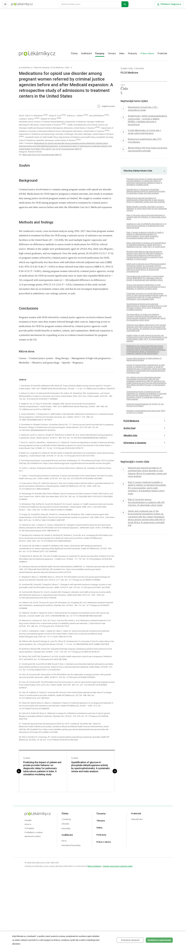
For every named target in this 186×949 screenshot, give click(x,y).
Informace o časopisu (135, 443)
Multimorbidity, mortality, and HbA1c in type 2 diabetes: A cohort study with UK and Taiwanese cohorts (146, 209)
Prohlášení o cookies (34, 832)
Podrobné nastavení (130, 940)
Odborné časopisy (41, 67)
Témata (112, 53)
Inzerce (28, 824)
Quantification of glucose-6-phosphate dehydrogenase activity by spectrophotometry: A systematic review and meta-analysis (90, 767)
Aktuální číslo (130, 435)
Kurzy (64, 840)
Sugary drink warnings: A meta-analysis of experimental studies (144, 359)
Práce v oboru (147, 53)
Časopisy (99, 53)
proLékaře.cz (17, 5)
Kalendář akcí (137, 819)
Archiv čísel (129, 428)
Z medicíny (66, 819)
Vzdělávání (86, 53)
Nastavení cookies (33, 836)
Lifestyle (65, 824)
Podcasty (132, 53)
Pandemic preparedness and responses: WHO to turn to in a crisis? (145, 412)
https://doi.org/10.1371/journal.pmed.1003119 (42, 155)
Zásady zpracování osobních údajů (117, 866)
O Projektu (29, 828)
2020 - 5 (68, 67)
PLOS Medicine (57, 67)
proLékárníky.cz (25, 67)
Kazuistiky (66, 828)
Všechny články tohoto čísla (138, 170)
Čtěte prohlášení (94, 866)
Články (74, 53)
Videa (121, 53)
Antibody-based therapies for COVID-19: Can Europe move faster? (145, 405)
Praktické (162, 53)
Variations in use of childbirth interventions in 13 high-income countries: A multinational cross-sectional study (146, 226)
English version (108, 106)
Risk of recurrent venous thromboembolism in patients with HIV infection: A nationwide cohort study (146, 217)
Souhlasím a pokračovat (159, 940)
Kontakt (28, 820)
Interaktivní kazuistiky (71, 845)
